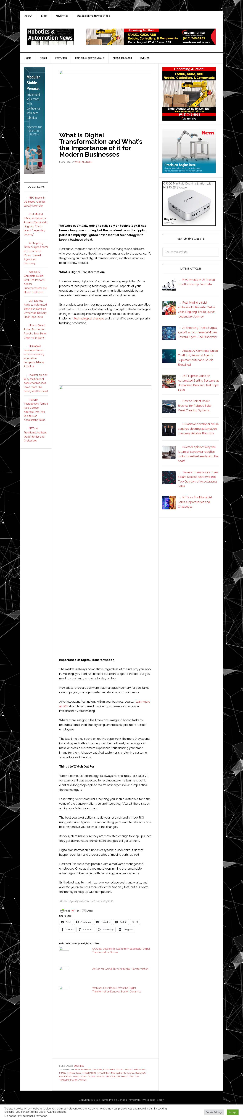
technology (113, 1076)
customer (109, 1069)
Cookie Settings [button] (214, 1112)
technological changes (89, 318)
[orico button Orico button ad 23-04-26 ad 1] (189, 224)
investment (103, 1073)
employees (140, 1069)
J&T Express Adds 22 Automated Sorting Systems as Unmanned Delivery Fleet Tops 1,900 (35, 308)
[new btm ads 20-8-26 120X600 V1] (34, 172)
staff (83, 1076)
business (86, 1069)
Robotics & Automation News (50, 37)
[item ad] (189, 171)
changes (97, 1069)
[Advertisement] (105, 193)
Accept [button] (232, 1112)
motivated (128, 1073)
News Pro (107, 1099)
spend (76, 1076)
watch (83, 1080)
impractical (74, 1073)
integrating (89, 1073)
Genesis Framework (129, 1099)
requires (140, 1073)
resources (65, 1076)
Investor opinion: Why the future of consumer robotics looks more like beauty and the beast (36, 383)
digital (120, 1069)
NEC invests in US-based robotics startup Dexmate (35, 201)
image (62, 1073)
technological (96, 1076)
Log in (160, 1099)
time (131, 1076)
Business (79, 1066)
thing (124, 1076)
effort (129, 1069)
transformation (68, 1080)
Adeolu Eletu (87, 901)
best (77, 1069)
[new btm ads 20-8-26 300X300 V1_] (189, 119)
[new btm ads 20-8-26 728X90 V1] (151, 43)
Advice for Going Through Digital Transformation (120, 968)
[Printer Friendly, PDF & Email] (76, 910)
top (136, 1076)
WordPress (148, 1099)
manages (116, 1073)
